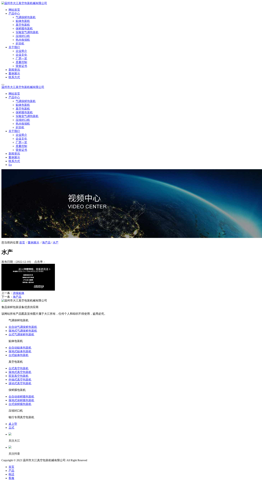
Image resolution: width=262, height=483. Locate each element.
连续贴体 (18, 293)
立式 (11, 427)
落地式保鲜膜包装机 (21, 400)
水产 (55, 242)
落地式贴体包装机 (20, 351)
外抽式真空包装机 (20, 379)
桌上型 (13, 423)
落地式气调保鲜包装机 (23, 330)
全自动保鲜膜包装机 (21, 396)
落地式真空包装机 (20, 372)
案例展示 (33, 242)
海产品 (46, 242)
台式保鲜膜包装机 (20, 404)
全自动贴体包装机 (20, 347)
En (10, 164)
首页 (22, 242)
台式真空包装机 (19, 368)
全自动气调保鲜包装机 (23, 326)
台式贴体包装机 (19, 355)
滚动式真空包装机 (20, 383)
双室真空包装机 (19, 375)
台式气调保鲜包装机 (21, 334)
